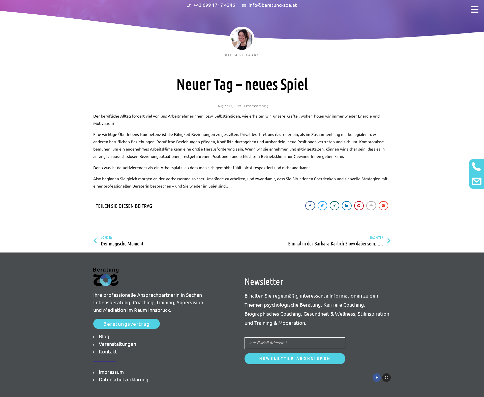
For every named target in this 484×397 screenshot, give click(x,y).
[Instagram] (386, 377)
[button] (126, 324)
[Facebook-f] (377, 377)
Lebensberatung (256, 105)
